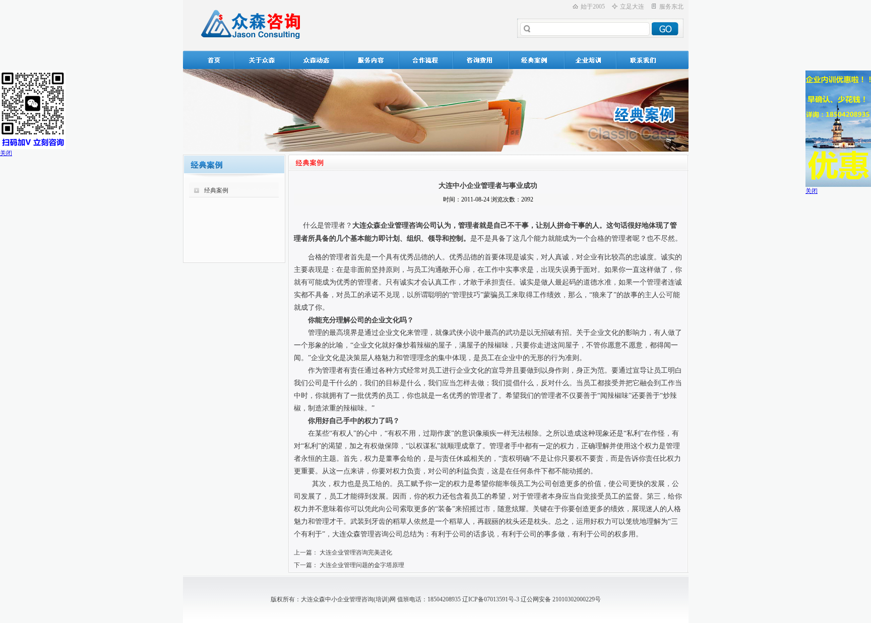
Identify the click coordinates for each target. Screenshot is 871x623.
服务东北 (671, 6)
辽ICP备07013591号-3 (490, 599)
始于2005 (593, 6)
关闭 (6, 153)
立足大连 (632, 6)
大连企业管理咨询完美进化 (356, 552)
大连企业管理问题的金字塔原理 (362, 565)
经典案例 (216, 190)
